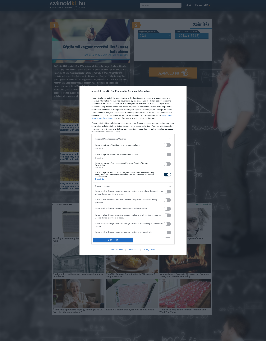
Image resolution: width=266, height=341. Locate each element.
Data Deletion (117, 250)
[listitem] (133, 138)
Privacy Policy (149, 250)
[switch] (167, 145)
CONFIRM (113, 240)
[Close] (181, 91)
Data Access (133, 250)
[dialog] (133, 170)
